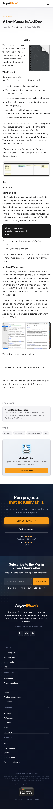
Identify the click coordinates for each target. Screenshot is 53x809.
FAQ (5, 743)
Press (6, 727)
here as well (16, 93)
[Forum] (32, 633)
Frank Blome (17, 27)
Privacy (29, 799)
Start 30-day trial (25, 521)
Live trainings (9, 748)
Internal (7, 16)
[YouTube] (26, 633)
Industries (8, 702)
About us (7, 713)
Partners (7, 722)
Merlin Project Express (13, 657)
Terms (37, 799)
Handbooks (8, 678)
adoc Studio (9, 662)
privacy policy (37, 588)
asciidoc (7, 433)
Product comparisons (12, 697)
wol (45, 433)
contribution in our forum (14, 387)
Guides (6, 692)
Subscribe (41, 581)
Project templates (11, 683)
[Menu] (48, 3)
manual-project (34, 433)
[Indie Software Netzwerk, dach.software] (26, 791)
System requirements (12, 762)
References (8, 718)
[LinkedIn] (20, 633)
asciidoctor (19, 433)
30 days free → (26, 470)
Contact (7, 753)
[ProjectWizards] (26, 606)
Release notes (9, 757)
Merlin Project (9, 653)
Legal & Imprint (19, 799)
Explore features (26, 529)
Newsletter (8, 732)
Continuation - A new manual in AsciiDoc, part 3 (25, 367)
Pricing (6, 667)
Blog (6, 688)
